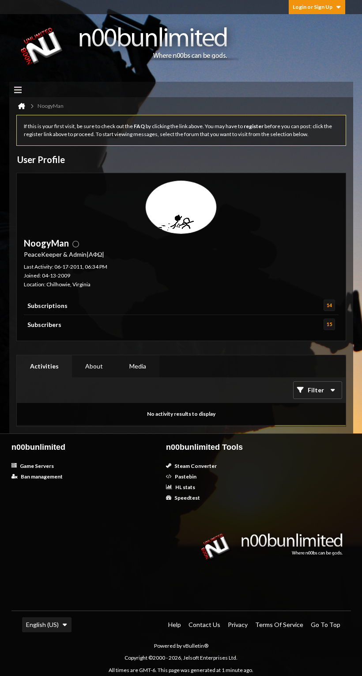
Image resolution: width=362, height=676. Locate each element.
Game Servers (36, 466)
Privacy (238, 624)
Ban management (41, 476)
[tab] (44, 366)
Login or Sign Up (312, 7)
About (94, 366)
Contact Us (204, 624)
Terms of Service (279, 624)
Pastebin (185, 476)
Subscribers (44, 324)
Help (174, 624)
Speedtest (186, 497)
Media (137, 366)
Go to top (325, 624)
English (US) (42, 624)
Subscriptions (47, 305)
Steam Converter (195, 466)
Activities (44, 366)
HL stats (184, 487)
